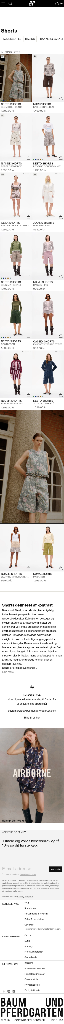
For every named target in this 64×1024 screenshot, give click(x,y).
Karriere (29, 963)
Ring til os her (32, 717)
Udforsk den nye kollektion (17, 820)
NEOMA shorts (12, 402)
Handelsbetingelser (35, 974)
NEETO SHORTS (11, 283)
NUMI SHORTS (43, 105)
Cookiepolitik (31, 979)
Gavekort (29, 924)
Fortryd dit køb (32, 990)
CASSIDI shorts (47, 343)
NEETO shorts (11, 105)
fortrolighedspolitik (25, 896)
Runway (29, 946)
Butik (27, 941)
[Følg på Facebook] (4, 991)
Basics (30, 39)
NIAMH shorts (43, 283)
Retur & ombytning (34, 919)
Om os (28, 935)
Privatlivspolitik (32, 984)
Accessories (12, 39)
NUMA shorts (42, 575)
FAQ (27, 902)
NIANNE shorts (11, 165)
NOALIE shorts (16, 575)
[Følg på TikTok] (14, 991)
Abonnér (55, 869)
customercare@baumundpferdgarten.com (32, 710)
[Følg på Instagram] (9, 991)
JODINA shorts (43, 224)
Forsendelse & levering (36, 913)
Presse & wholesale (35, 968)
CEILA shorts (15, 224)
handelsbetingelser (28, 874)
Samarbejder (31, 957)
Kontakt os (30, 908)
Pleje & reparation (34, 951)
